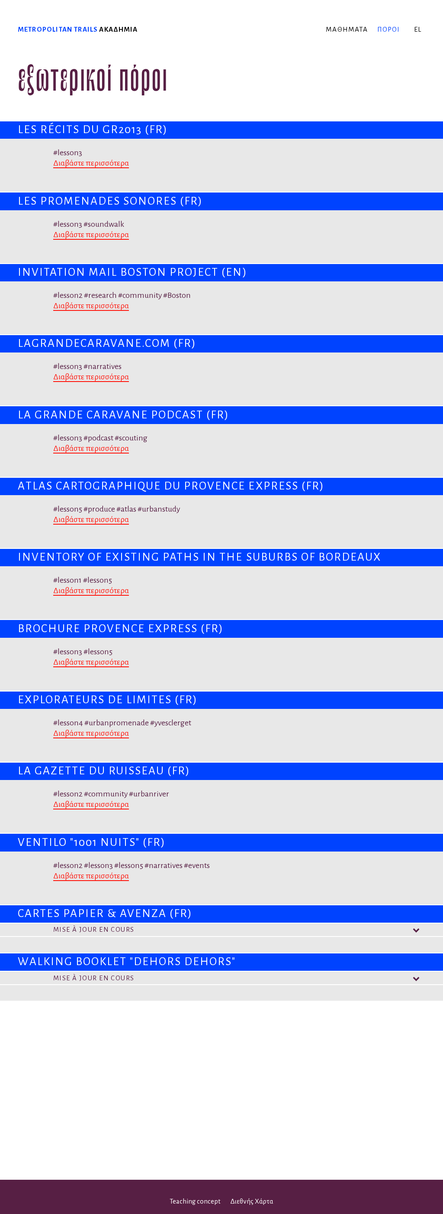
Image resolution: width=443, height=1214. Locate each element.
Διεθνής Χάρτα (251, 1201)
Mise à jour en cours (94, 929)
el (417, 29)
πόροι (388, 29)
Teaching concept (195, 1201)
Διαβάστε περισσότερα (91, 163)
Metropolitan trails (58, 29)
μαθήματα (347, 29)
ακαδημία (118, 29)
